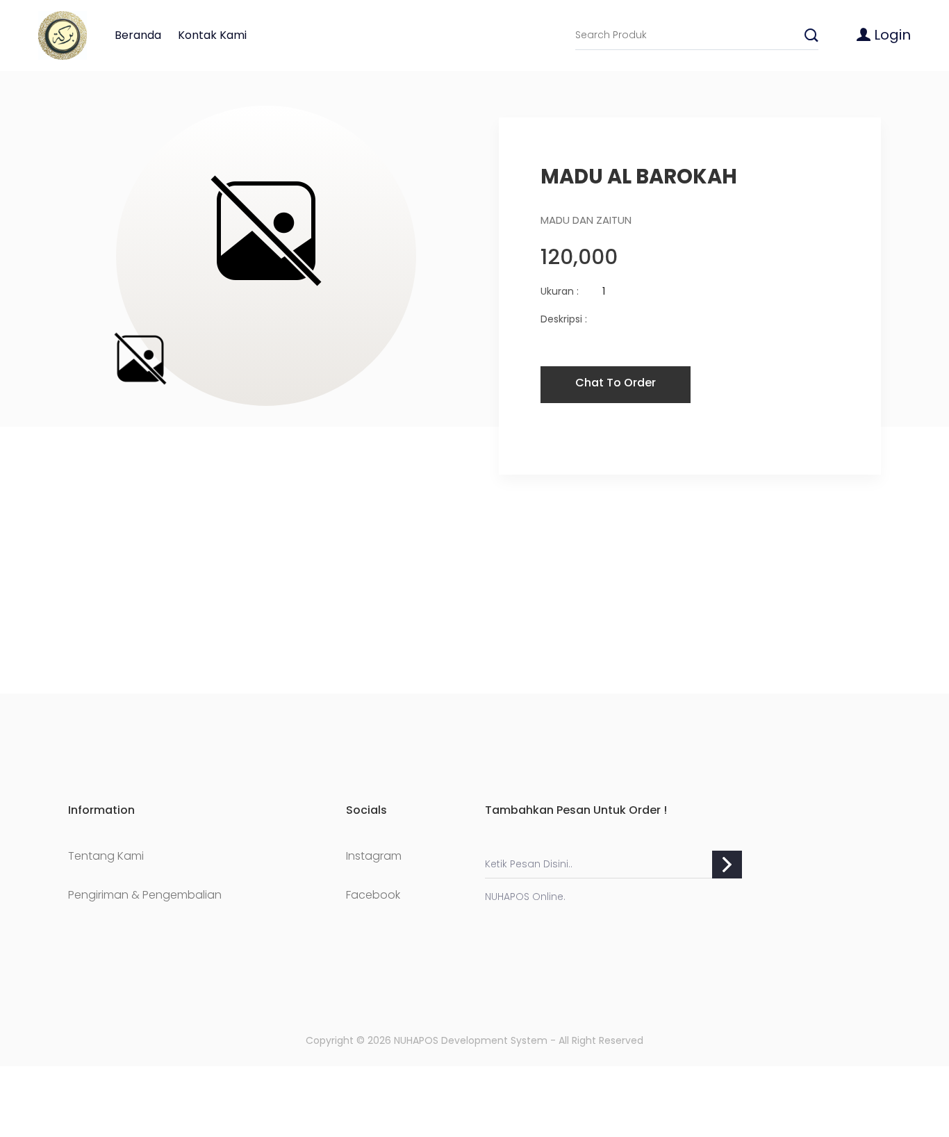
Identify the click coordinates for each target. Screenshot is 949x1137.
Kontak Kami (212, 35)
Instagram (374, 856)
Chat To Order (615, 383)
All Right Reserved (601, 1040)
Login (890, 34)
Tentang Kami (106, 856)
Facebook (373, 895)
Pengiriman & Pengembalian (145, 895)
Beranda (138, 35)
